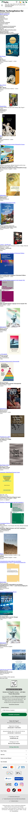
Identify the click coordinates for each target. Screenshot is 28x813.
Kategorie (2, 18)
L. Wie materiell (3, 354)
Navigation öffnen (2, 5)
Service (2, 754)
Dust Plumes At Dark (4, 465)
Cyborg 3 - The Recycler (5, 244)
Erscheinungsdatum (4, 26)
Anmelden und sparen (14, 714)
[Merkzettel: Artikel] (22, 2)
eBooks (5, 14)
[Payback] (18, 779)
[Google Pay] (9, 773)
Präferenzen (2, 17)
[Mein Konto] (19, 2)
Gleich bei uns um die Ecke (6, 669)
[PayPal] (8, 779)
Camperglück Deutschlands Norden (7, 202)
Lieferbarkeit (2, 22)
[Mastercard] (11, 767)
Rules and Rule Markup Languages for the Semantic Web (12, 280)
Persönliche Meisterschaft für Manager (8, 591)
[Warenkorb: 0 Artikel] (25, 2)
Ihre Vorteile (4, 761)
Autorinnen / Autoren (4, 23)
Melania (2, 553)
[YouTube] (19, 790)
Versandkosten (15, 811)
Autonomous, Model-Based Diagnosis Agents (10, 472)
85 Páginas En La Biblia (5, 436)
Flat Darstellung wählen (14, 33)
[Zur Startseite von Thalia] (8, 2)
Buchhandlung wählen (12, 29)
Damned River (3, 106)
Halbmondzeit (3, 195)
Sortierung (2, 16)
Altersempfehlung (3, 27)
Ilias (1, 135)
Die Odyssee (3, 56)
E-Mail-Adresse (5, 707)
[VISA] (4, 767)
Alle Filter (2, 28)
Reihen (1, 25)
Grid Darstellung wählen (4, 33)
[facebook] (16, 784)
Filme (8, 14)
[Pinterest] (8, 790)
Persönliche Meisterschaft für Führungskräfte (9, 361)
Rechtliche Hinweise (14, 704)
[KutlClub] (8, 784)
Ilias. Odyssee (3, 85)
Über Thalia (3, 751)
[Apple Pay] (18, 773)
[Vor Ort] (16, 2)
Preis (1, 21)
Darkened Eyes (3, 408)
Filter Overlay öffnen (4, 15)
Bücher (1, 14)
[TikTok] (14, 790)
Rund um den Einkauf (6, 758)
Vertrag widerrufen (14, 747)
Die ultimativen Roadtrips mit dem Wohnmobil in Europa (12, 144)
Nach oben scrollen (4, 678)
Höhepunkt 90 (3, 327)
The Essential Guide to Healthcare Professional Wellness (12, 253)
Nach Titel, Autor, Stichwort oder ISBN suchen (15, 4)
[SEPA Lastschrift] (21, 767)
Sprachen (2, 20)
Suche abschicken (8, 6)
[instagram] (21, 784)
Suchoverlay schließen (9, 5)
